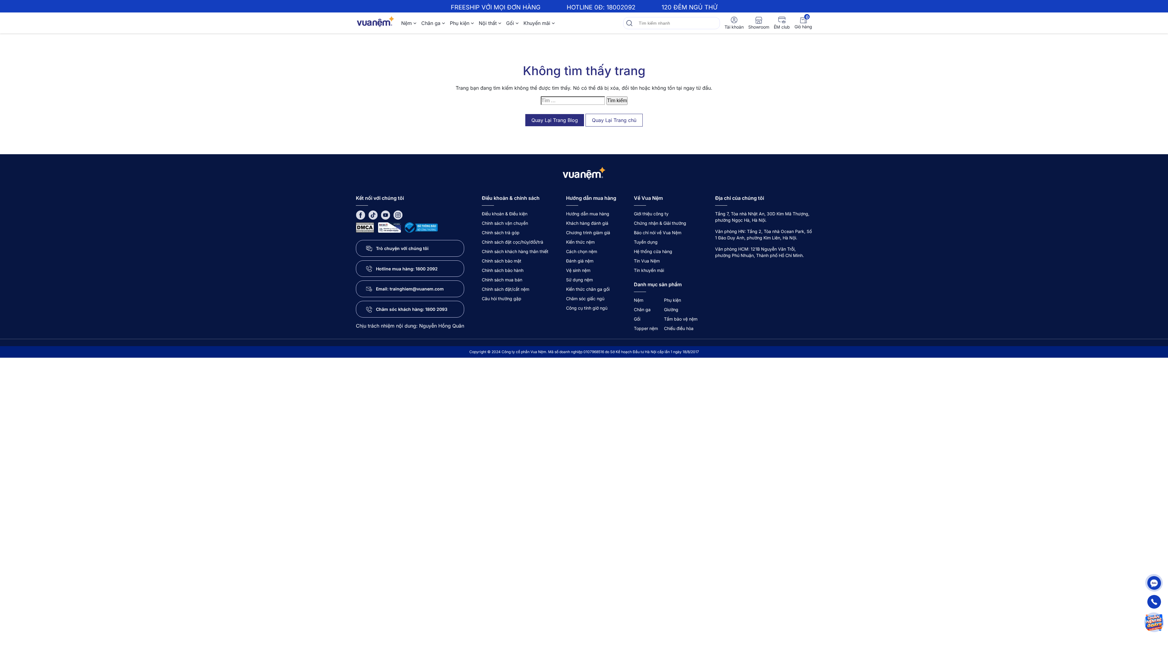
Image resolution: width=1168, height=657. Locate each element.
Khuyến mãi (536, 23)
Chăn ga (430, 23)
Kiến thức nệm (580, 242)
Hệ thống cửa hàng (653, 251)
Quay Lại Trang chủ (614, 120)
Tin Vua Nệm (647, 260)
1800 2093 (436, 309)
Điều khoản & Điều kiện (504, 213)
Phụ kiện (459, 23)
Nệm (406, 23)
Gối (510, 23)
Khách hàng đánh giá (587, 223)
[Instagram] (398, 214)
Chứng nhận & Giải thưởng (660, 223)
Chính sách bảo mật (501, 260)
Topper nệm (646, 328)
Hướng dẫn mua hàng (587, 213)
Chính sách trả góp (501, 232)
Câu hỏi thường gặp (501, 298)
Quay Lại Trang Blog (554, 120)
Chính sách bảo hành (502, 270)
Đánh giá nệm (579, 260)
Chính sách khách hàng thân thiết (515, 251)
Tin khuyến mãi (649, 270)
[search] (629, 23)
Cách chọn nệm (581, 251)
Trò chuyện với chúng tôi (402, 248)
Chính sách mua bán (502, 279)
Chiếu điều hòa (678, 328)
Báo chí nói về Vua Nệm (657, 232)
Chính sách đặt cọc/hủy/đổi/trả (512, 242)
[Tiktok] (373, 214)
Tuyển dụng (646, 242)
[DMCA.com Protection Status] (365, 227)
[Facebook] (360, 214)
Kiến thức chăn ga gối (588, 289)
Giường (671, 309)
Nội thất (488, 23)
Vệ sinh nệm (578, 270)
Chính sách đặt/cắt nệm (505, 289)
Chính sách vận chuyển (505, 223)
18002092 (621, 7)
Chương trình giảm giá (588, 232)
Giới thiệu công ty (651, 213)
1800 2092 (426, 268)
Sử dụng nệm (579, 279)
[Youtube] (385, 214)
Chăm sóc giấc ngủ (585, 298)
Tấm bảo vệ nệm (680, 319)
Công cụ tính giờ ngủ (586, 308)
